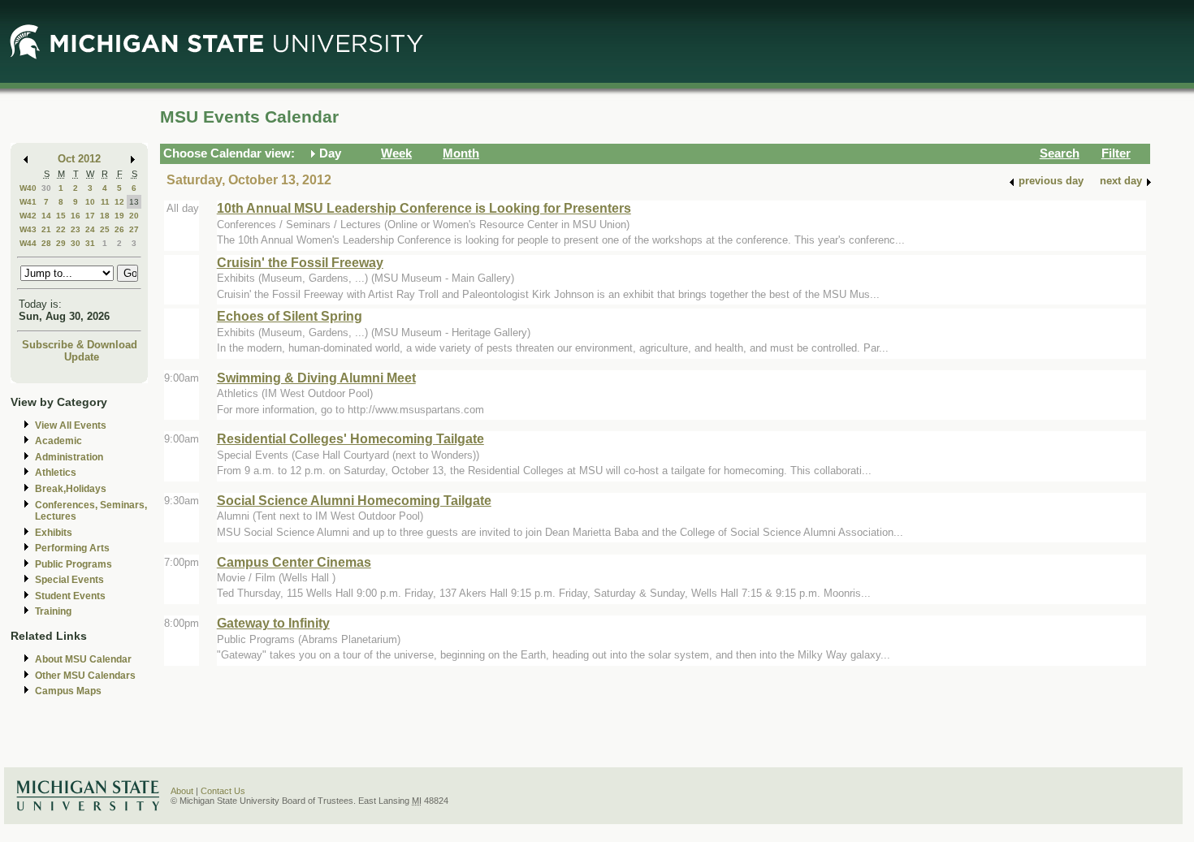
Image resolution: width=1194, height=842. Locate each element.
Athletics (55, 472)
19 (119, 215)
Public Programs (73, 564)
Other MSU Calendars (85, 675)
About (182, 791)
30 (46, 188)
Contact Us (223, 791)
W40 (28, 188)
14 (46, 215)
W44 (28, 243)
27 (134, 229)
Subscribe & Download (79, 345)
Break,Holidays (70, 488)
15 (61, 215)
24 (90, 229)
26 (119, 229)
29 (61, 243)
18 (105, 215)
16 (75, 215)
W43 (28, 229)
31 (90, 243)
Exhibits (53, 532)
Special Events (69, 579)
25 (105, 229)
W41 (28, 201)
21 (46, 229)
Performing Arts (72, 548)
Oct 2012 (79, 159)
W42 (28, 215)
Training (53, 611)
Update (81, 357)
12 (119, 201)
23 (75, 229)
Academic (58, 441)
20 (134, 215)
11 (105, 201)
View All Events (70, 425)
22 (61, 229)
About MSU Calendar (83, 659)
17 (90, 215)
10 (90, 201)
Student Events (70, 596)
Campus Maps (68, 691)
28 (46, 243)
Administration (69, 457)
